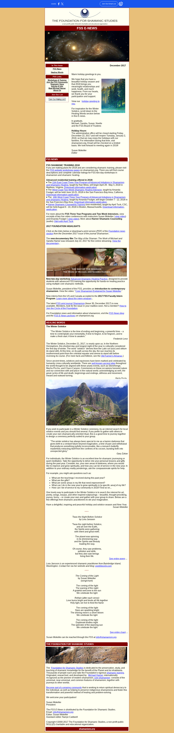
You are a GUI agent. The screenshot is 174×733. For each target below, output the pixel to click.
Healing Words (57, 72)
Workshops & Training (57, 80)
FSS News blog (116, 313)
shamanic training (115, 673)
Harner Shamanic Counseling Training (66, 204)
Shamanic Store (57, 84)
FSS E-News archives (64, 316)
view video (120, 216)
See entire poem (117, 558)
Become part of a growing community (64, 687)
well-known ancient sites (103, 363)
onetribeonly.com (103, 566)
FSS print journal (70, 303)
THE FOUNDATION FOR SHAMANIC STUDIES (70, 644)
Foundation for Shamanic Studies (67, 668)
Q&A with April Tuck (63, 221)
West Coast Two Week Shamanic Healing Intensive (77, 190)
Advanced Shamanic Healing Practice (89, 279)
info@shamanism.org (106, 637)
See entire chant (118, 632)
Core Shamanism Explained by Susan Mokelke (98, 291)
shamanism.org (87, 729)
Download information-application (80, 187)
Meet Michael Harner (57, 88)
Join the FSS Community (57, 82)
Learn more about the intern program (73, 298)
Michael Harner (95, 675)
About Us (57, 90)
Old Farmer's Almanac (111, 356)
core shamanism (102, 678)
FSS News (57, 69)
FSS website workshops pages (65, 170)
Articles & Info (57, 86)
